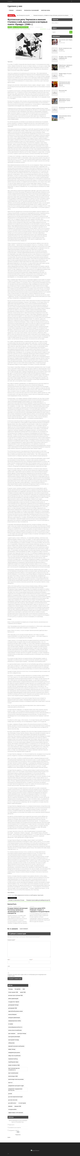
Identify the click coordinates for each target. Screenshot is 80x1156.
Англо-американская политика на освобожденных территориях (29, 895)
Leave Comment (24, 928)
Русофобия (17, 989)
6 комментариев (16, 906)
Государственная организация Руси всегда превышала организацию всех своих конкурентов (18, 910)
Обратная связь (45, 10)
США (24, 989)
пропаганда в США (13, 1076)
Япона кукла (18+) (63, 90)
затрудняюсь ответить (14, 1130)
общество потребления (14, 1055)
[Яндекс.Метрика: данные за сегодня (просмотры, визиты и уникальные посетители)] (35, 1150)
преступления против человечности (13, 1069)
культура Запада (21, 1033)
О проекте (10, 1)
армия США (23, 992)
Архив (9, 1137)
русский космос (12, 1103)
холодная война (26, 29)
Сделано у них (15, 6)
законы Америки (12, 1014)
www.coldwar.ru (11, 892)
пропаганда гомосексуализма (16, 1079)
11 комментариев (39, 27)
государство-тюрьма (13, 1001)
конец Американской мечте (15, 1027)
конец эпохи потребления (15, 1030)
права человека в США (14, 1065)
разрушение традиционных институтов (15, 1089)
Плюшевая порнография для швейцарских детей (38, 900)
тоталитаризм (22, 1103)
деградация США (12, 1008)
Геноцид (10, 989)
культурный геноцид (13, 1039)
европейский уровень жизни (15, 1011)
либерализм (11, 1043)
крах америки (11, 1033)
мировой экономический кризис (16, 1046)
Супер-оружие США (13, 992)
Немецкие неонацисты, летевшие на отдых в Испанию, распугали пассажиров (37, 15)
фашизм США (18, 1106)
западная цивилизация (14, 1017)
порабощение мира (13, 1062)
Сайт (9, 966)
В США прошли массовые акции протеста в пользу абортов (64, 83)
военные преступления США (15, 995)
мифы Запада (11, 1049)
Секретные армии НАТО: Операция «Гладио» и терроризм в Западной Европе (39, 909)
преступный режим (13, 1073)
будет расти (11, 1124)
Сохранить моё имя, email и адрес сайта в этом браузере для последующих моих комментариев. (27, 975)
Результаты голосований (31, 10)
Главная (11, 10)
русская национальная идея (15, 1096)
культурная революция (14, 1036)
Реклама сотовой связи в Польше (16, 900)
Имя (9, 959)
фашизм (10, 1106)
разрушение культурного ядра (16, 1085)
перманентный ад (13, 1058)
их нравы (10, 1024)
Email (31, 959)
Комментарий (11, 940)
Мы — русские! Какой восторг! (20, 27)
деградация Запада (13, 1005)
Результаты (18, 1134)
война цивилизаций (13, 998)
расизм (10, 1093)
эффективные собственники (15, 1112)
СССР (21, 29)
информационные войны (14, 1020)
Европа (10, 27)
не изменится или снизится (15, 1127)
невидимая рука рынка (14, 1052)
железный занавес (15, 29)
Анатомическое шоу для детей (65, 107)
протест (10, 1082)
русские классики (12, 1100)
